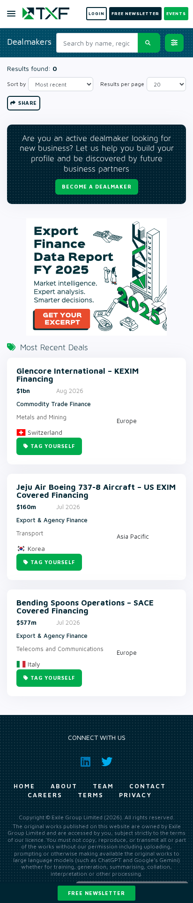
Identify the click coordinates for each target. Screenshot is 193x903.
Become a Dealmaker (97, 186)
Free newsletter (96, 893)
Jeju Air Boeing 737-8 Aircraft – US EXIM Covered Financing (96, 491)
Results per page (122, 83)
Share (27, 103)
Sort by (16, 83)
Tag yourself (52, 446)
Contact (147, 786)
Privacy (135, 795)
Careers (45, 795)
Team (103, 786)
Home (24, 786)
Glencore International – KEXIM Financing (77, 375)
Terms (91, 795)
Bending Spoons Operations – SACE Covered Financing (85, 607)
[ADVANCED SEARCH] (174, 43)
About (64, 786)
